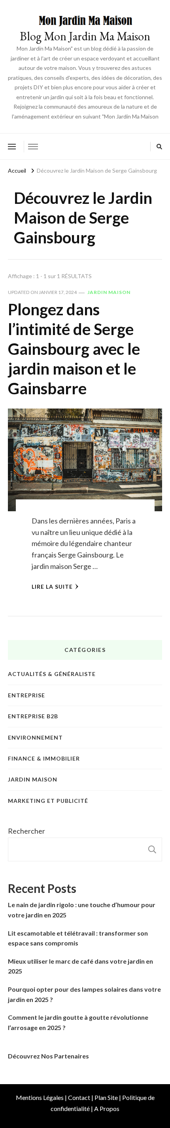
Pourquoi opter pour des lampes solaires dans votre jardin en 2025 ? (84, 994)
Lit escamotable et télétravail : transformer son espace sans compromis (78, 938)
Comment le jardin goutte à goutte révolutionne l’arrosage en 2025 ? (78, 1022)
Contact (79, 1097)
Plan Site (106, 1097)
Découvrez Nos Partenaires (48, 1056)
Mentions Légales (40, 1097)
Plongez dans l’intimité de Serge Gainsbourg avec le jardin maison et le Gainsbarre (74, 349)
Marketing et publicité (48, 800)
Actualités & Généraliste (52, 673)
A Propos (106, 1108)
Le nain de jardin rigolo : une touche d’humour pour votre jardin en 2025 (81, 910)
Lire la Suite (52, 586)
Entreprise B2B (33, 716)
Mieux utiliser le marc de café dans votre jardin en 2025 (80, 966)
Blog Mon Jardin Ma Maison (85, 36)
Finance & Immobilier (44, 758)
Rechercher (26, 831)
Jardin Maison (108, 292)
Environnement (35, 737)
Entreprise (26, 695)
